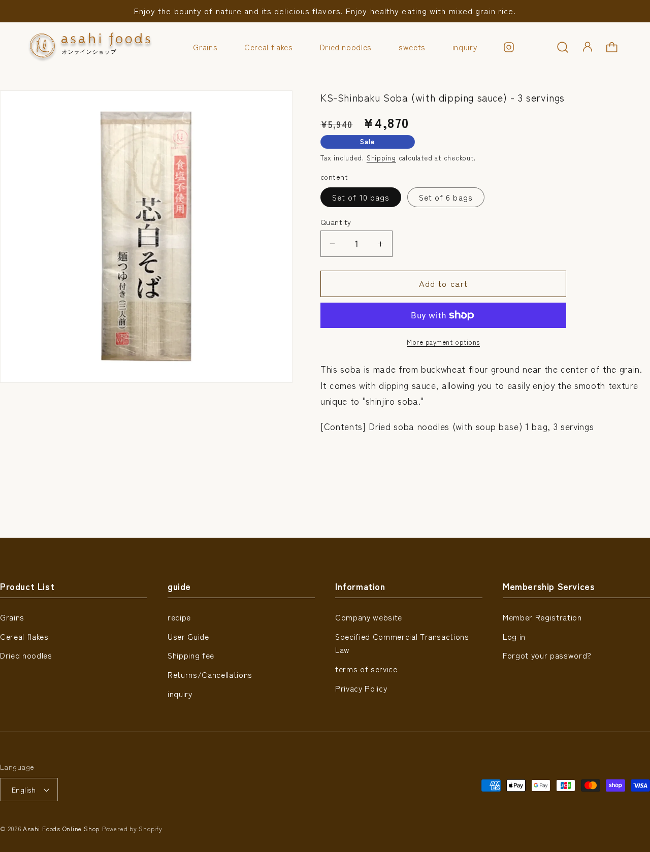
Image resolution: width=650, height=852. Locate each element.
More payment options (443, 342)
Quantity (335, 222)
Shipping (381, 157)
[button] (562, 47)
